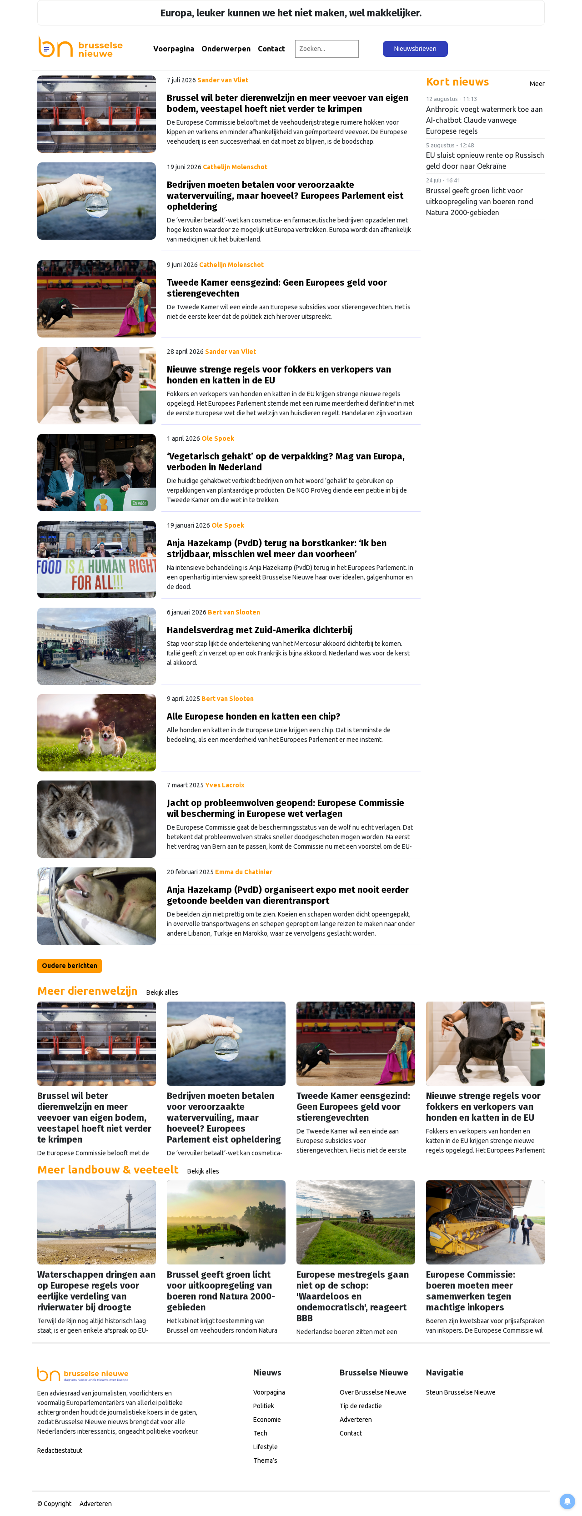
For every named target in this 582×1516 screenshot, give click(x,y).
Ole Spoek (217, 438)
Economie (267, 1419)
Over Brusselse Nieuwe (373, 1392)
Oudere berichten (69, 965)
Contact (271, 49)
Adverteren (356, 1419)
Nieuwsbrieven (415, 48)
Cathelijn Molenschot (235, 167)
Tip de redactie (361, 1406)
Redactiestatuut (59, 1450)
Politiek (263, 1406)
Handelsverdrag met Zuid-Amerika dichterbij (259, 630)
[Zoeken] (371, 49)
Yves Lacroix (225, 785)
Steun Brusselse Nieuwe (461, 1392)
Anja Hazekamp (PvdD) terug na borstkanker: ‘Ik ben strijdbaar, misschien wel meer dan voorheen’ (276, 548)
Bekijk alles (162, 992)
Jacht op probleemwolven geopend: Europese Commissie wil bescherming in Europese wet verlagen (285, 808)
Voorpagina (173, 49)
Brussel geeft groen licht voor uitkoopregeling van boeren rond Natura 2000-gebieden (479, 201)
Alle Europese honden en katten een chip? (254, 716)
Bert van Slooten (234, 612)
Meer (537, 83)
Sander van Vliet (222, 80)
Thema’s (265, 1460)
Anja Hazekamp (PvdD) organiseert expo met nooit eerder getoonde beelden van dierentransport (288, 895)
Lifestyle (265, 1447)
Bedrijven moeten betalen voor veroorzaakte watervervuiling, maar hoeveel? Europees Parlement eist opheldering (285, 195)
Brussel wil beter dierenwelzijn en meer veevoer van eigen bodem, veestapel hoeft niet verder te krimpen (287, 103)
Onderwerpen (226, 49)
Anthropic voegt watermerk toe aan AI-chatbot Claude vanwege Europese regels (484, 120)
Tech (260, 1433)
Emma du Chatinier (243, 872)
